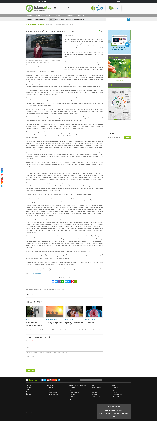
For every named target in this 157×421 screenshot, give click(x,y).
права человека (109, 410)
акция (121, 416)
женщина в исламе (54, 289)
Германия (115, 413)
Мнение (28, 319)
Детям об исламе (96, 389)
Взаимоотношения (96, 387)
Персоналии (73, 400)
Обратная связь (93, 380)
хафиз (62, 289)
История (72, 387)
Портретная (40, 24)
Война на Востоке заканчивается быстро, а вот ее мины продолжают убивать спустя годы (34, 324)
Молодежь (94, 394)
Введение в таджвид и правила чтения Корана (40, 64)
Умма (51, 19)
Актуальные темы (53, 392)
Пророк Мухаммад (51, 319)
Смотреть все (119, 80)
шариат (120, 410)
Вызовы (115, 390)
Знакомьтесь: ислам (79, 19)
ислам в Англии (104, 413)
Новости (39, 15)
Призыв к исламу (117, 394)
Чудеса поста (89, 322)
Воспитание (69, 319)
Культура (72, 396)
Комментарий (30, 356)
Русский (43, 1)
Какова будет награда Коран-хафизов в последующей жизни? (44, 60)
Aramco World (37, 273)
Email (27, 347)
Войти (118, 1)
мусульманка (37, 289)
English (38, 1)
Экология (72, 394)
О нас (82, 380)
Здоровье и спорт (90, 319)
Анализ (51, 389)
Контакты (34, 415)
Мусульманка (95, 392)
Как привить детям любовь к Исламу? (74, 323)
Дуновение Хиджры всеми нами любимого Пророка (54, 323)
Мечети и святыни (75, 398)
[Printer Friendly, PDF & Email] (98, 31)
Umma (34, 24)
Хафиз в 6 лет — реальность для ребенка (38, 62)
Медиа (48, 15)
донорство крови (109, 416)
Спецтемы (69, 15)
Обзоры (51, 390)
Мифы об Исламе (53, 394)
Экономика (73, 390)
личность (45, 289)
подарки (125, 413)
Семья (56, 19)
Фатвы (58, 15)
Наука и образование (75, 392)
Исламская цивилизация (41, 19)
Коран (117, 8)
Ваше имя (29, 341)
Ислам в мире (116, 387)
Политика (72, 389)
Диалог (115, 389)
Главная (28, 24)
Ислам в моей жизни (66, 19)
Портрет (115, 392)
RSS (39, 415)
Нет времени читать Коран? (35, 67)
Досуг (93, 400)
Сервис (79, 15)
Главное (29, 15)
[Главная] (39, 8)
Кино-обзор (116, 396)
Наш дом (94, 398)
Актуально (29, 19)
